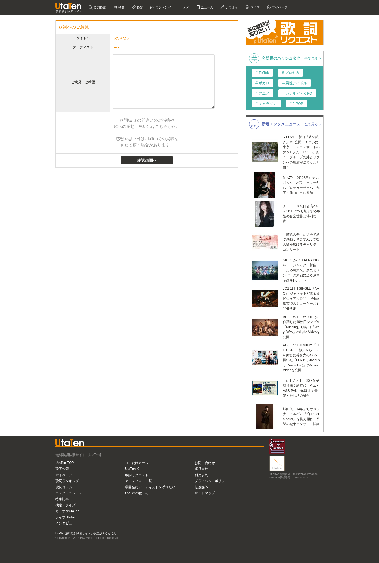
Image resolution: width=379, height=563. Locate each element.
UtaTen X (132, 469)
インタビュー (65, 523)
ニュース (206, 7)
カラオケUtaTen (67, 511)
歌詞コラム (63, 487)
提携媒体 (201, 487)
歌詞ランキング (67, 481)
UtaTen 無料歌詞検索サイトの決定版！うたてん (85, 533)
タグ (185, 7)
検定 (139, 7)
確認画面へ (147, 160)
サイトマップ (205, 493)
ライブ (255, 7)
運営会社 (201, 469)
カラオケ (231, 7)
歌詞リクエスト (137, 475)
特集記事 (62, 499)
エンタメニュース (68, 493)
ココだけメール (137, 463)
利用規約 (201, 475)
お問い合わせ (205, 463)
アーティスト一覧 (138, 481)
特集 (121, 7)
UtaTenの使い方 (137, 493)
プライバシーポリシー (211, 481)
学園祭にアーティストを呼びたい (150, 487)
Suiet (116, 47)
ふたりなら (121, 38)
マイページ (63, 475)
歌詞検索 (99, 7)
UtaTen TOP (64, 463)
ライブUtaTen (65, 517)
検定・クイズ (65, 505)
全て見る (311, 58)
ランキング (163, 7)
